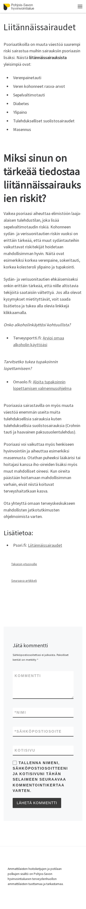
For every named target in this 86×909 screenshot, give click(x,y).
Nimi (20, 712)
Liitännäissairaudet (45, 545)
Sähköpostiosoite (38, 731)
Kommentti (28, 676)
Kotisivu (25, 750)
